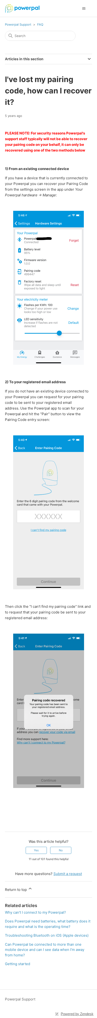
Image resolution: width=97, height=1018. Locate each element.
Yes (36, 850)
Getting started (17, 964)
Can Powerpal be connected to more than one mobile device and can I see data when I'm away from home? (44, 949)
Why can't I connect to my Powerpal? (35, 912)
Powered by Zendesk (77, 1014)
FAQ (40, 24)
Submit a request (67, 873)
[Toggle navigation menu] (83, 8)
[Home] (22, 8)
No (61, 850)
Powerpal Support (18, 24)
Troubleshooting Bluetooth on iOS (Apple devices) (47, 935)
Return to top (16, 889)
